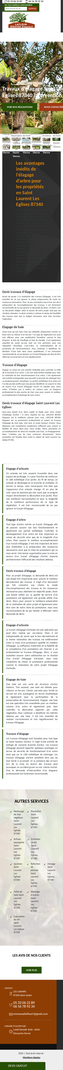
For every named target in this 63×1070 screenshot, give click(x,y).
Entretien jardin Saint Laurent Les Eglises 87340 (35, 849)
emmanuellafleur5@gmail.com (30, 1014)
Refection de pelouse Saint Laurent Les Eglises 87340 (35, 875)
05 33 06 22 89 (14, 1)
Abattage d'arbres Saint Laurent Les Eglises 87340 (35, 901)
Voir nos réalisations (20, 107)
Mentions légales (31, 1057)
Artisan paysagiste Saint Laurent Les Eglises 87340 (19, 849)
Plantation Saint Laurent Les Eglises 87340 (36, 819)
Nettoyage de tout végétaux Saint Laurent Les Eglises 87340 (19, 822)
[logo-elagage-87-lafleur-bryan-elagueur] (21, 20)
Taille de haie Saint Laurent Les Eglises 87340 (19, 900)
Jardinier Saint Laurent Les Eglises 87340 (18, 872)
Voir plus (31, 970)
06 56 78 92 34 (36, 1)
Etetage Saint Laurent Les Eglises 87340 (51, 872)
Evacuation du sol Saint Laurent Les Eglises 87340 (19, 924)
